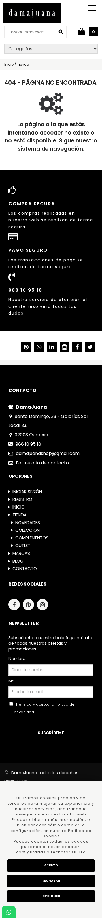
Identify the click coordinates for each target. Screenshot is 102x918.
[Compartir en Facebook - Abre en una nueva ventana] (77, 347)
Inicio (18, 507)
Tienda (19, 515)
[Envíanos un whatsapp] (8, 912)
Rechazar (51, 881)
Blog (18, 561)
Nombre (17, 658)
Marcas (21, 553)
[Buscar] (61, 32)
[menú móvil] (92, 8)
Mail (12, 681)
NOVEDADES (27, 523)
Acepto (51, 865)
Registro (22, 499)
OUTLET (22, 545)
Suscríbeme (51, 733)
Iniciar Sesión (27, 492)
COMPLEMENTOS (31, 538)
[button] (90, 347)
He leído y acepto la (44, 708)
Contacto (24, 569)
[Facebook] (15, 605)
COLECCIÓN (27, 530)
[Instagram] (44, 605)
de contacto (42, 463)
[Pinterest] (30, 605)
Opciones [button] (51, 896)
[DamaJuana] (32, 13)
